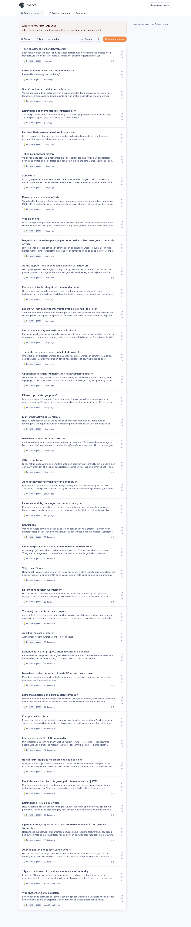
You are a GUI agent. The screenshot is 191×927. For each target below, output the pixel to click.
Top (41, 39)
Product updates (61, 13)
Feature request (116, 39)
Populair (55, 39)
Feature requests (33, 13)
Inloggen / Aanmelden (160, 5)
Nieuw (27, 39)
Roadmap (81, 13)
